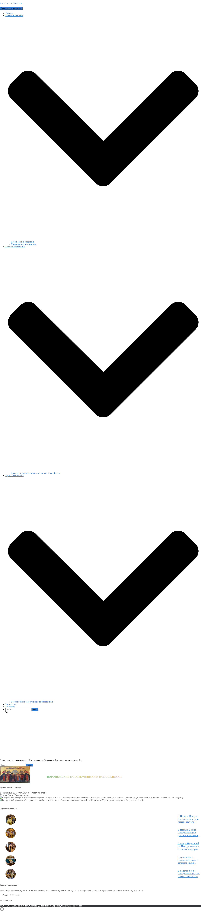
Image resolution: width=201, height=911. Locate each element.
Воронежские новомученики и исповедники (32, 702)
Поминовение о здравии (22, 242)
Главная (9, 13)
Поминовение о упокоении (23, 244)
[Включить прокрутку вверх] (2, 909)
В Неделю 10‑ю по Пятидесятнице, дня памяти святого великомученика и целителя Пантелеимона (188, 819)
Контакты (10, 707)
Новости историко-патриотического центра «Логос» (35, 473)
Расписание (10, 704)
